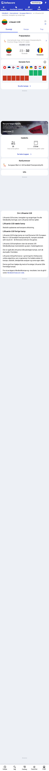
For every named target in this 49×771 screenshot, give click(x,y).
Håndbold (5, 13)
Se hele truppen (23, 154)
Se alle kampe (23, 86)
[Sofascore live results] (9, 2)
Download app (36, 3)
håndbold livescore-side (15, 273)
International (14, 13)
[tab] (9, 29)
